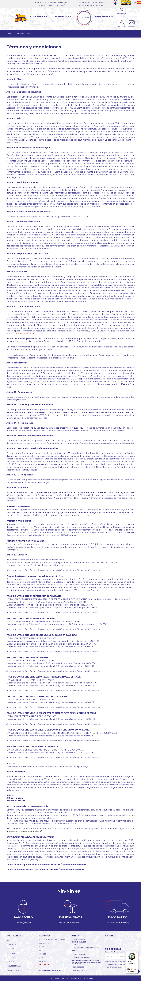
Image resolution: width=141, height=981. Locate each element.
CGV (41, 950)
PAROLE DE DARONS (82, 958)
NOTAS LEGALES (45, 943)
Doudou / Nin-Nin (39, 17)
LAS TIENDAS (79, 954)
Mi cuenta (44, 965)
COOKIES (42, 954)
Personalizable (63, 17)
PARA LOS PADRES (13, 970)
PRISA (41, 958)
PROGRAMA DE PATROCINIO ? (51, 970)
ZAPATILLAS (11, 945)
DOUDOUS (10, 940)
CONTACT (43, 961)
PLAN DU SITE (44, 947)
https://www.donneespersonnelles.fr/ (24, 831)
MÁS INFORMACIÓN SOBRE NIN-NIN (85, 949)
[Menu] (136, 953)
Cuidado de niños (104, 17)
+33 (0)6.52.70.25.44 (79, 967)
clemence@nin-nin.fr (80, 970)
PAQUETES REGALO (13, 966)
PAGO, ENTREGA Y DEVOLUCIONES (52, 940)
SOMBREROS (11, 953)
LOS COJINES (11, 957)
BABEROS (10, 949)
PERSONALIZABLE (13, 962)
